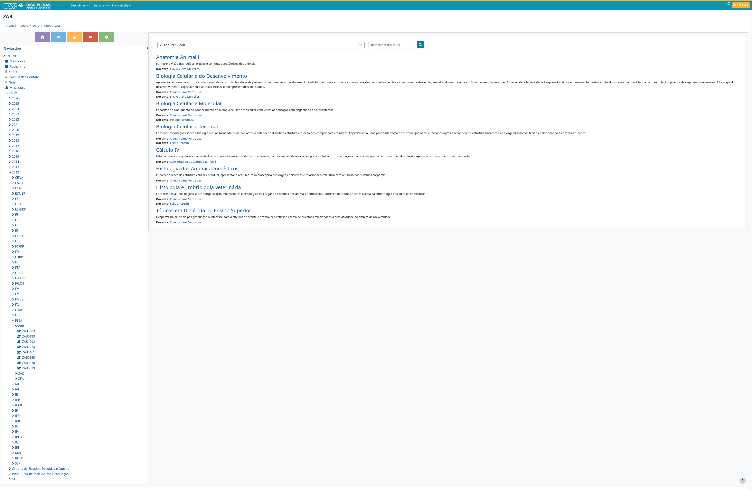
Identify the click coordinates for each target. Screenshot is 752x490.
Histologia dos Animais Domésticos (197, 168)
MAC (18, 453)
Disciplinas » (79, 5)
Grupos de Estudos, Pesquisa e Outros (40, 468)
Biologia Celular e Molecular (189, 103)
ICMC (19, 405)
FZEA (47, 25)
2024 (15, 109)
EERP (19, 220)
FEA (17, 267)
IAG (17, 384)
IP (16, 431)
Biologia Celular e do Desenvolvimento (201, 76)
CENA (19, 177)
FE (16, 262)
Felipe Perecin (179, 143)
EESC (18, 225)
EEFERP (20, 209)
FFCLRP (20, 278)
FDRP (19, 257)
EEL (17, 214)
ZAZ (21, 373)
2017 (15, 146)
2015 (15, 156)
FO (17, 304)
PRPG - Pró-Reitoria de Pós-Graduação (40, 474)
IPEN (18, 437)
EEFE (18, 204)
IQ (17, 442)
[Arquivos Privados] (90, 37)
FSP (17, 315)
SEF (17, 463)
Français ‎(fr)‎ (120, 5)
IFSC (18, 416)
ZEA (21, 379)
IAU (17, 389)
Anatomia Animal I (178, 57)
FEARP (19, 273)
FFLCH (19, 283)
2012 (36, 25)
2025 (15, 103)
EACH (19, 183)
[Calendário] (74, 37)
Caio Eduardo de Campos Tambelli (193, 161)
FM (17, 289)
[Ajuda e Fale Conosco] (106, 37)
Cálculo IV (167, 149)
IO (17, 426)
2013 (15, 167)
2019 (15, 135)
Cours (24, 25)
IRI (17, 447)
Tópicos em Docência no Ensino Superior (203, 210)
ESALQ (20, 236)
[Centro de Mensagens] (58, 37)
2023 (15, 114)
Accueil (11, 25)
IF (16, 410)
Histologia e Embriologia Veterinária (198, 187)
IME (18, 421)
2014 (15, 162)
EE (17, 199)
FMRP (19, 294)
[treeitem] (74, 268)
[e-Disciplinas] (33, 5)
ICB (17, 400)
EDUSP (20, 193)
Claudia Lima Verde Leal (186, 92)
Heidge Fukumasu (182, 120)
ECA (18, 188)
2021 (15, 124)
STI (14, 479)
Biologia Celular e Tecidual (187, 126)
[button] (729, 5)
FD (17, 252)
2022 (15, 119)
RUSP (19, 458)
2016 (15, 151)
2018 (15, 140)
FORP (19, 310)
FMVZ (19, 299)
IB (16, 394)
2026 (15, 98)
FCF (17, 241)
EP (17, 230)
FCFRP (19, 246)
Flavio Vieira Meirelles (185, 69)
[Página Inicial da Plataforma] (42, 37)
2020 (15, 130)
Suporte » (99, 5)
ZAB (58, 25)
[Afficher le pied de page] (742, 480)
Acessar (742, 5)
